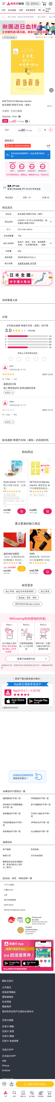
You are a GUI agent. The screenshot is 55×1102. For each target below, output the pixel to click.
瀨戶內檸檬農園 (10, 899)
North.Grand (8, 905)
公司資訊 (6, 987)
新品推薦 (12, 10)
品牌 (21, 10)
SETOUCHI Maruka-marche (27, 604)
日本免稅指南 (37, 855)
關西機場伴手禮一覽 (12, 798)
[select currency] (27, 121)
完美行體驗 (8, 1026)
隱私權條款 (7, 996)
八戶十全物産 (9, 884)
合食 (5, 894)
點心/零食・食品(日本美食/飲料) (21, 17)
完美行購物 (8, 1036)
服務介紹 (7, 855)
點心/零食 (42, 17)
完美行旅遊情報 (10, 1040)
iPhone (5, 1065)
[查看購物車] (44, 4)
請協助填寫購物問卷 (23, 774)
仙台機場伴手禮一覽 (40, 831)
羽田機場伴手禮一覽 (40, 798)
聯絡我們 (6, 1006)
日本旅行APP (9, 1055)
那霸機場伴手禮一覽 (12, 813)
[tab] (9, 198)
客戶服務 (7, 849)
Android (6, 1070)
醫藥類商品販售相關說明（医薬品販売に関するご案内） (13, 864)
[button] (9, 392)
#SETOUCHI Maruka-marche (16, 101)
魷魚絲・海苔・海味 (27, 597)
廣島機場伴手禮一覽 (12, 831)
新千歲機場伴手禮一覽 (41, 804)
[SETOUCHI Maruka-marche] (50, 106)
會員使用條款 (9, 992)
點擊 (48, 145)
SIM (4, 1060)
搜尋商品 (35, 3)
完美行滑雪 (8, 1031)
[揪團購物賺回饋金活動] (27, 27)
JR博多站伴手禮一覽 (40, 822)
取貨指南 (35, 849)
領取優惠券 (31, 10)
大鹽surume (8, 889)
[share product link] (11, 1084)
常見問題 (6, 1001)
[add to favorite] (4, 1084)
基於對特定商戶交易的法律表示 (18, 1011)
